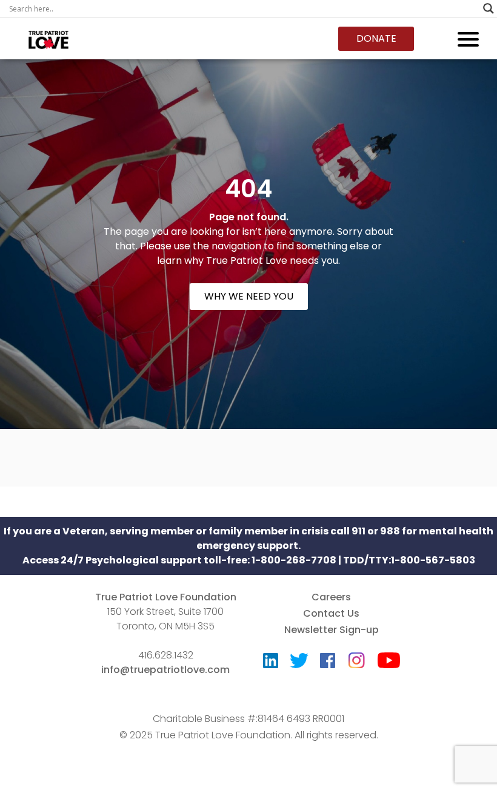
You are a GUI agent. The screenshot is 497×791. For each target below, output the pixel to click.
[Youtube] (389, 663)
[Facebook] (327, 663)
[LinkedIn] (270, 663)
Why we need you (248, 296)
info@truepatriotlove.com (165, 670)
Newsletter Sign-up (331, 630)
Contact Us (331, 613)
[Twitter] (299, 663)
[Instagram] (356, 656)
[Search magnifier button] (488, 8)
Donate (376, 38)
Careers (331, 597)
